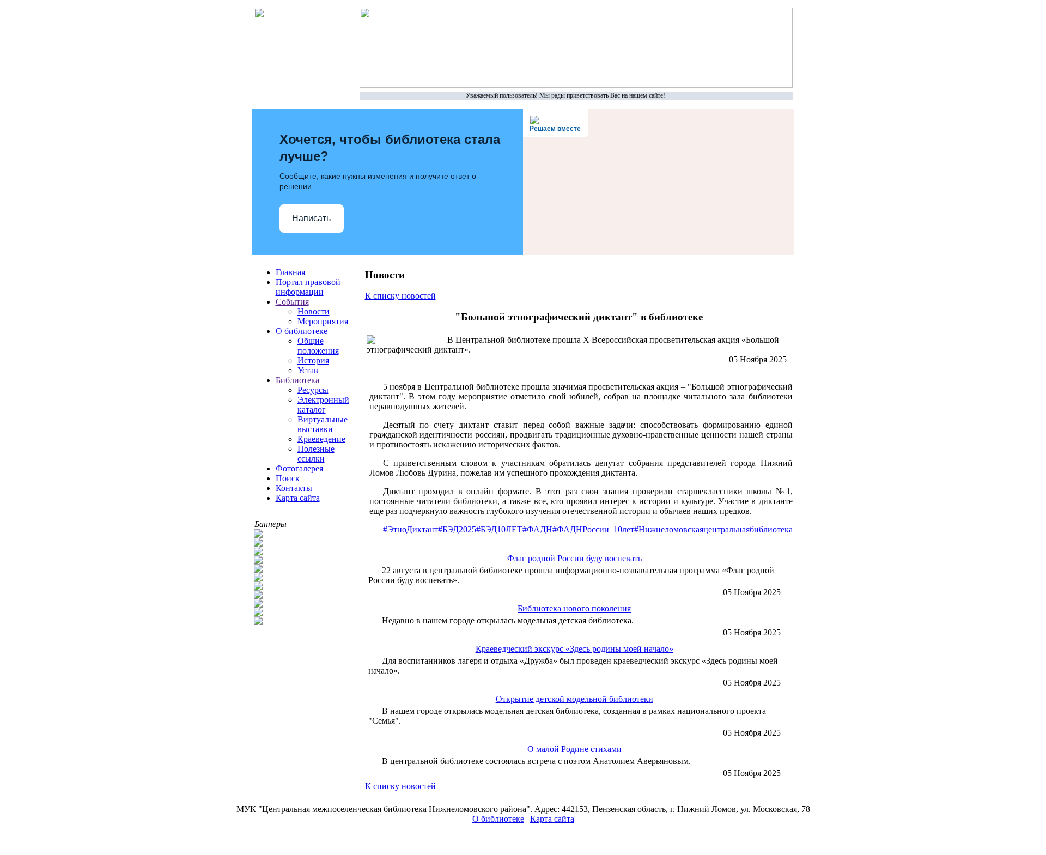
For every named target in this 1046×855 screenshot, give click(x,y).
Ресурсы (313, 390)
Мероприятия (322, 321)
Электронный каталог (323, 404)
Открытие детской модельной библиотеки (574, 699)
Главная (290, 272)
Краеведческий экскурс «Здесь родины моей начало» (574, 648)
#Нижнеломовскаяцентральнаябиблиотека (713, 529)
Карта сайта (298, 497)
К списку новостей (400, 295)
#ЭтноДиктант (410, 529)
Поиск (288, 478)
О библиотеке (301, 331)
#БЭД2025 (457, 529)
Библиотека (297, 380)
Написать (311, 218)
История (313, 360)
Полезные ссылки (316, 453)
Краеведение (321, 439)
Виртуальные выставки (322, 424)
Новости (313, 311)
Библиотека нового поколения (574, 608)
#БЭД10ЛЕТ (499, 529)
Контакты (294, 488)
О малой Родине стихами (574, 749)
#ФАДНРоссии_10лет (593, 529)
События (292, 301)
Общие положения (318, 345)
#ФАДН (537, 529)
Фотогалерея (299, 468)
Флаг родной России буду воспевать (574, 558)
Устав (307, 370)
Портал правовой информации (308, 286)
